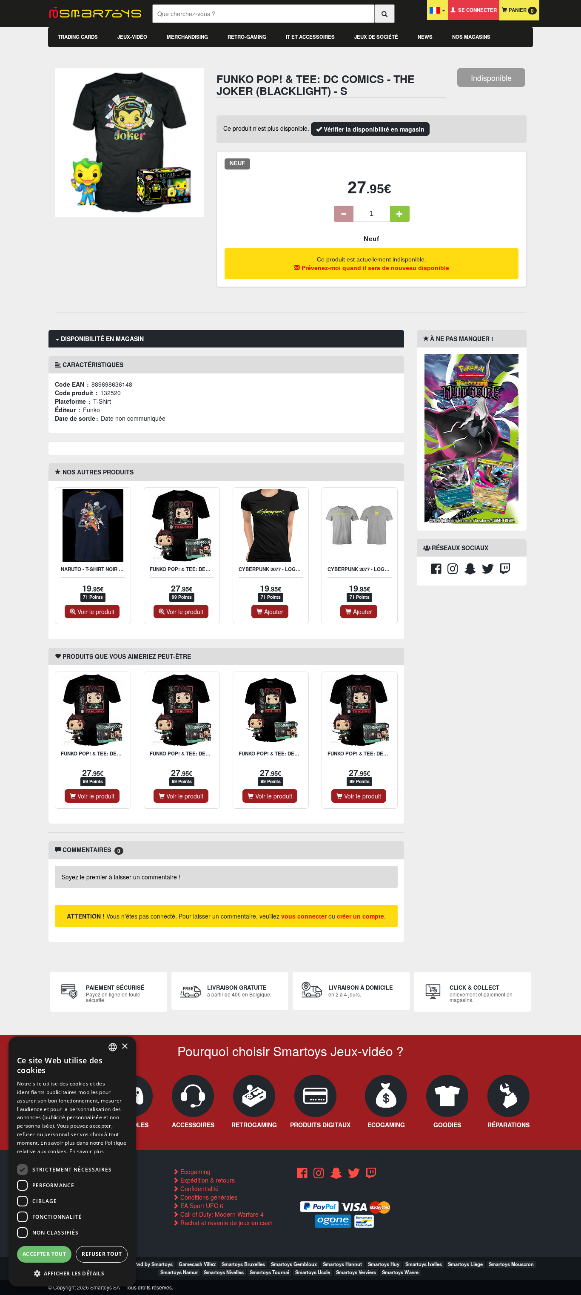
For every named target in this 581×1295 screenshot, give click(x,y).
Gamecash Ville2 (197, 1264)
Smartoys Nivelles (224, 1272)
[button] (72, 1273)
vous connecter (304, 916)
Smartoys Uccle (312, 1272)
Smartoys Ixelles (423, 1264)
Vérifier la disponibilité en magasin (373, 129)
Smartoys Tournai (269, 1272)
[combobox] (112, 1047)
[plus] (400, 214)
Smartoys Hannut (342, 1264)
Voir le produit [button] (95, 611)
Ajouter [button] (272, 611)
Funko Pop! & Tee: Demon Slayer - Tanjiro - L (299, 753)
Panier (520, 10)
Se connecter (476, 10)
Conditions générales (208, 1197)
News (425, 36)
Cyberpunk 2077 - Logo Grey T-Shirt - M (380, 569)
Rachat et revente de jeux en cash (226, 1222)
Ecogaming (195, 1171)
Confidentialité (199, 1188)
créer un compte (360, 916)
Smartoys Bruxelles (243, 1264)
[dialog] (72, 1161)
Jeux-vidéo (132, 36)
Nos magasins (471, 36)
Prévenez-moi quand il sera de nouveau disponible (374, 267)
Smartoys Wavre (400, 1272)
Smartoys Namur (179, 1272)
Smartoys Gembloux (294, 1264)
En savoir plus (86, 1151)
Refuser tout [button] (102, 1254)
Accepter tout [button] (44, 1254)
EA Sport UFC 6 (201, 1205)
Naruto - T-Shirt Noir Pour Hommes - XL (114, 569)
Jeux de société (376, 36)
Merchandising (187, 36)
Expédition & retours (207, 1180)
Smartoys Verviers (356, 1272)
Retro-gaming (247, 36)
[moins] (343, 214)
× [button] (124, 1046)
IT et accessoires (310, 36)
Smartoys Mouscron (511, 1264)
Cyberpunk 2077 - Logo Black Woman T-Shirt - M (303, 569)
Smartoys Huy (383, 1264)
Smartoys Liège (465, 1264)
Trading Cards (78, 36)
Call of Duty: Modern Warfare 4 (221, 1214)
